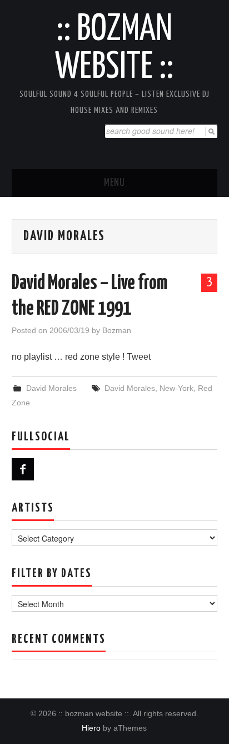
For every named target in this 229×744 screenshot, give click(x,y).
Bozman (116, 330)
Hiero (91, 727)
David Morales (51, 388)
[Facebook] (23, 469)
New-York (176, 388)
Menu (114, 183)
